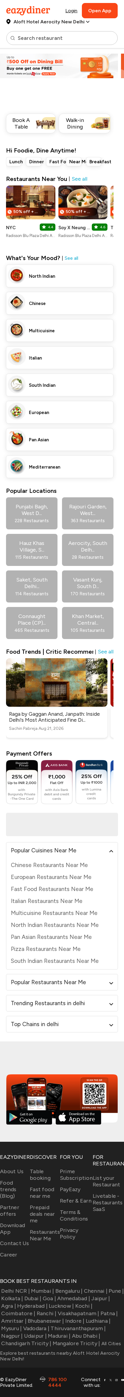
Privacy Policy (69, 1233)
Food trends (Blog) (8, 1189)
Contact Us (14, 1243)
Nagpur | (12, 1336)
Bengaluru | (68, 1291)
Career (8, 1254)
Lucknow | (61, 1306)
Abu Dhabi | (86, 1336)
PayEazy (70, 1189)
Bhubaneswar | (46, 1321)
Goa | (49, 1298)
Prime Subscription (76, 1174)
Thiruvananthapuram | (78, 1328)
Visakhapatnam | (78, 1313)
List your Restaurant (106, 1181)
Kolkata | (12, 1298)
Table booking (40, 1174)
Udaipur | (35, 1336)
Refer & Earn (75, 1200)
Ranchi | (46, 1313)
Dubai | (33, 1298)
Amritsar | (13, 1321)
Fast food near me (42, 1192)
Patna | (109, 1313)
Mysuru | (11, 1328)
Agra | (8, 1306)
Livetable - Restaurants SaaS (108, 1202)
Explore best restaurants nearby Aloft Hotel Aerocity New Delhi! (59, 1356)
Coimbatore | (18, 1313)
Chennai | (95, 1291)
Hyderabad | (32, 1306)
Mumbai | (42, 1291)
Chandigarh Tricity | (26, 1343)
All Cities (110, 1343)
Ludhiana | (98, 1321)
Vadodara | (36, 1328)
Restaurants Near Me (45, 1235)
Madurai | (59, 1336)
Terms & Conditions (74, 1215)
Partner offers (9, 1210)
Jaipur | (100, 1298)
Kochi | (83, 1306)
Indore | (74, 1321)
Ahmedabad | (73, 1298)
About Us (11, 1171)
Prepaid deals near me (42, 1214)
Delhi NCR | (15, 1291)
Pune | (116, 1291)
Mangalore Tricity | (76, 1343)
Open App (99, 10)
